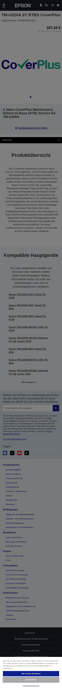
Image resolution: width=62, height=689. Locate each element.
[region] (31, 673)
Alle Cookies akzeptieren (31, 673)
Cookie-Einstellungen (31, 686)
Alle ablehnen (31, 680)
